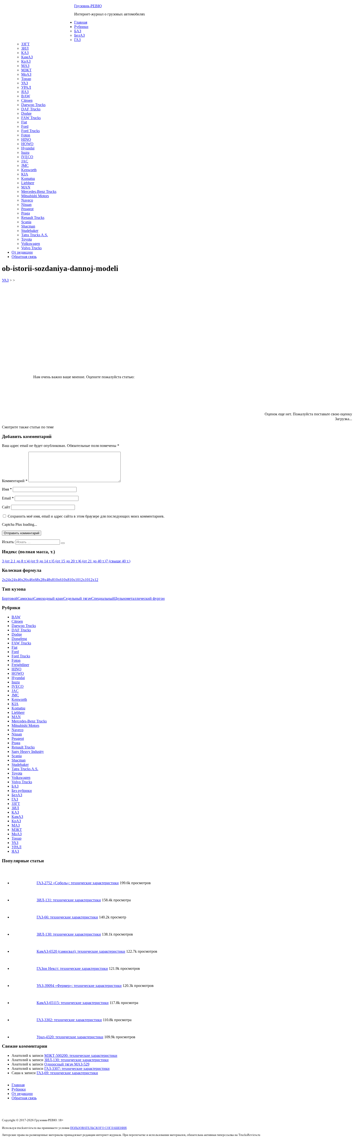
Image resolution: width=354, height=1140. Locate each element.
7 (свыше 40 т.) (118, 561)
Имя (7, 489)
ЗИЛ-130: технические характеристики (69, 934)
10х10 (74, 580)
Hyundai (27, 148)
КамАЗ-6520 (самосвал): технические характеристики (81, 951)
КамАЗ (27, 57)
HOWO (27, 144)
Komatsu (28, 178)
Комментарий (14, 481)
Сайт (6, 507)
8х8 (51, 580)
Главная (80, 22)
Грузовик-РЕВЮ (88, 6)
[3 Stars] (316, 360)
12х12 (93, 580)
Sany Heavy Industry (28, 751)
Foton (25, 135)
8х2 (39, 580)
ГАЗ (77, 40)
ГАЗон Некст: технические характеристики (72, 968)
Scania (26, 222)
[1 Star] (171, 360)
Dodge (26, 113)
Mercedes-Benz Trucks (38, 191)
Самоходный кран (48, 598)
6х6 (34, 580)
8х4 (45, 580)
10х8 (65, 580)
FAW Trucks (31, 118)
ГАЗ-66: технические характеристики (67, 917)
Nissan (26, 204)
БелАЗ (79, 35)
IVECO (27, 157)
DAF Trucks (30, 109)
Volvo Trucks (31, 248)
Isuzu (25, 152)
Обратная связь (24, 257)
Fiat (24, 122)
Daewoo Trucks (33, 105)
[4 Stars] (155, 397)
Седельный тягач (77, 598)
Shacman (28, 226)
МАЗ (25, 66)
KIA (24, 174)
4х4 (16, 580)
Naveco (27, 200)
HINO (26, 139)
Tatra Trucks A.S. (34, 235)
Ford (24, 126)
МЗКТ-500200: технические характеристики (80, 1055)
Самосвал (25, 598)
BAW (25, 96)
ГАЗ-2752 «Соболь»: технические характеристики (78, 883)
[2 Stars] (244, 360)
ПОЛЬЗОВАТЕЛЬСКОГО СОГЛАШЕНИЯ (98, 1128)
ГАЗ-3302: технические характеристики (69, 1020)
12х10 (84, 580)
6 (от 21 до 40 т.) (92, 561)
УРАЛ (26, 87)
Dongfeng (19, 639)
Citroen (27, 100)
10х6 (58, 580)
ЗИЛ (25, 48)
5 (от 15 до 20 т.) (65, 561)
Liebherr (27, 183)
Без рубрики (22, 791)
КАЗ (25, 53)
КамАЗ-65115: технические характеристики (73, 1003)
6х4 (28, 580)
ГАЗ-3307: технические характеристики (77, 1068)
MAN (25, 187)
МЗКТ (26, 70)
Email (8, 498)
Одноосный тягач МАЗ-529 (66, 1064)
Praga (25, 213)
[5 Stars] (227, 397)
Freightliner (20, 665)
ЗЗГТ (25, 44)
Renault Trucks (32, 218)
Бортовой (10, 598)
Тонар (26, 79)
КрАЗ (26, 61)
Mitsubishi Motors (35, 196)
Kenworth (29, 170)
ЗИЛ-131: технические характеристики (69, 900)
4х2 (10, 580)
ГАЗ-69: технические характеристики (67, 1073)
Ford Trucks (30, 131)
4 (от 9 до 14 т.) (40, 561)
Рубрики (81, 27)
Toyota (26, 239)
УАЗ (24, 83)
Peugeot (27, 209)
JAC (24, 161)
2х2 (5, 580)
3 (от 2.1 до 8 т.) (15, 561)
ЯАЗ (25, 92)
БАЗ (77, 31)
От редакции (22, 252)
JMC (25, 165)
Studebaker (29, 231)
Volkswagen (30, 244)
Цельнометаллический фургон (139, 598)
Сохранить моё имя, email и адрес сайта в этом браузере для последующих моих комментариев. (86, 516)
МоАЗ (26, 74)
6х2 (22, 580)
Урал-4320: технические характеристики (70, 1037)
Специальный (102, 598)
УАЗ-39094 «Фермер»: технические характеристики (79, 986)
